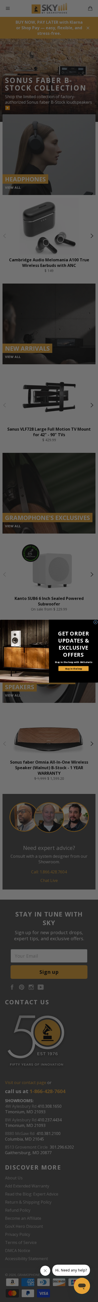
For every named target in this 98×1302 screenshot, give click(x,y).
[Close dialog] (95, 622)
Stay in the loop (73, 668)
